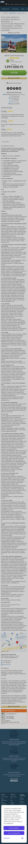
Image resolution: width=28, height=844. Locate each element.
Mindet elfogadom (14, 828)
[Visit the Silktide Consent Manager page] (22, 838)
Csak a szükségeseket (14, 833)
